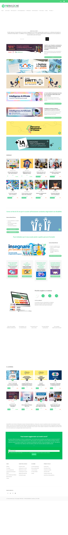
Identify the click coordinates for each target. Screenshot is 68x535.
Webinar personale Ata (23, 473)
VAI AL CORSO (53, 117)
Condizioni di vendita (47, 469)
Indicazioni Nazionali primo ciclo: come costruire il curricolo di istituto (13, 173)
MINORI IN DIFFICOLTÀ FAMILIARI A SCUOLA (27, 173)
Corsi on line (7, 10)
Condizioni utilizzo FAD (48, 473)
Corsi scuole (41, 10)
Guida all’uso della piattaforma (49, 475)
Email (9, 449)
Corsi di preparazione (21, 10)
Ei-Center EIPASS (34, 471)
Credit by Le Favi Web (35, 498)
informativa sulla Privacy (26, 452)
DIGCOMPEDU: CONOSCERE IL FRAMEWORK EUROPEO (55, 384)
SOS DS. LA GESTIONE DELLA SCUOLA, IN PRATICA (12, 384)
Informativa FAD (46, 471)
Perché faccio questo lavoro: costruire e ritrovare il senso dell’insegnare (13, 194)
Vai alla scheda (12, 163)
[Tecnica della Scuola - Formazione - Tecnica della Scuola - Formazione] (10, 7)
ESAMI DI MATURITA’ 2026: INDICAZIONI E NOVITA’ (55, 406)
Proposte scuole (22, 466)
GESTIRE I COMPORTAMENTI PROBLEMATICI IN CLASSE (41, 384)
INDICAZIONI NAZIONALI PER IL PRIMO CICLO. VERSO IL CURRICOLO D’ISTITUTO (41, 406)
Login (60, 1)
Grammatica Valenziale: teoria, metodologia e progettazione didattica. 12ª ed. (55, 194)
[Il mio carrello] (64, 1)
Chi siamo (51, 10)
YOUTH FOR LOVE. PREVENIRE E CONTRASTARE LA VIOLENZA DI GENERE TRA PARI (13, 406)
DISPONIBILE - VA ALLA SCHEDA (41, 278)
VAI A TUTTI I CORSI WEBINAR (56, 202)
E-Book (46, 10)
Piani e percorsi (13, 10)
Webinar (7, 466)
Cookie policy (46, 466)
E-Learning (8, 468)
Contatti (32, 473)
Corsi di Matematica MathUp (11, 474)
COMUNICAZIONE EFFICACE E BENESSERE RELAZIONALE (27, 384)
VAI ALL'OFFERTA (53, 103)
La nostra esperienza (35, 466)
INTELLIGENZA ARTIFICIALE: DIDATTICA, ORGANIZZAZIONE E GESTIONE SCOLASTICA (27, 406)
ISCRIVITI (53, 57)
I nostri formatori (34, 469)
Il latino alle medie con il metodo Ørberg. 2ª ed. (41, 173)
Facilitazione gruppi (22, 475)
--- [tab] (36, 296)
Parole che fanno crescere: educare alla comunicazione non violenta (27, 194)
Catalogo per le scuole (23, 468)
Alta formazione (35, 10)
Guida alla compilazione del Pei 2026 (41, 194)
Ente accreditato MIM (35, 468)
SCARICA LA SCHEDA (13, 229)
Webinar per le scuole (22, 469)
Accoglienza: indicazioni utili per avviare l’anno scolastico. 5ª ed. (55, 173)
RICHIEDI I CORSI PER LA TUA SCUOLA (55, 255)
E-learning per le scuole (23, 471)
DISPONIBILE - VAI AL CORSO (13, 276)
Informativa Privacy (47, 468)
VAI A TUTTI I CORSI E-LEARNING (55, 413)
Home (2, 10)
